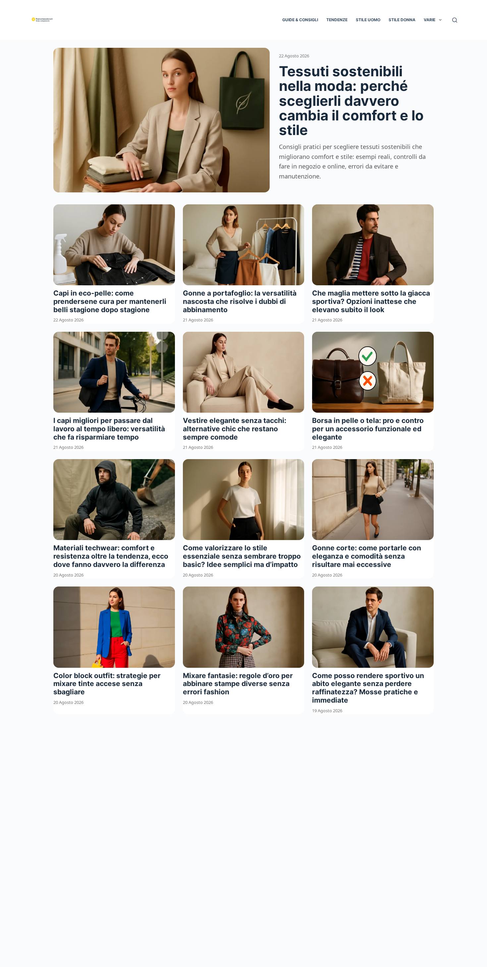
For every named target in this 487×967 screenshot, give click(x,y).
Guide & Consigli (300, 19)
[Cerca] (454, 20)
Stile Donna (402, 19)
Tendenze (337, 19)
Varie (429, 19)
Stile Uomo (368, 19)
